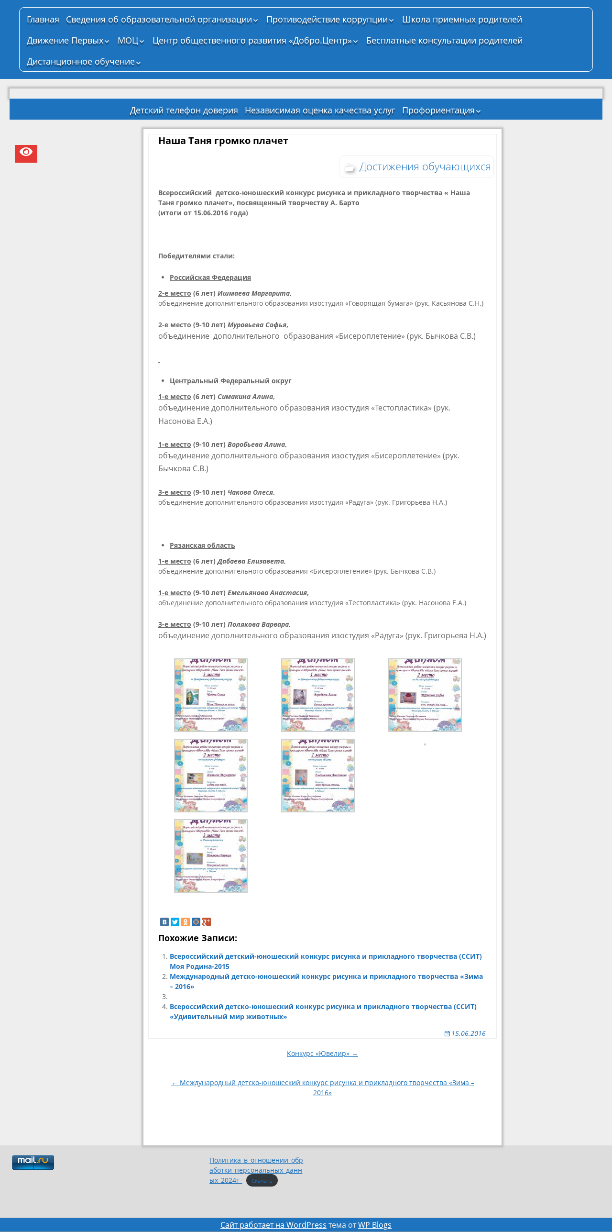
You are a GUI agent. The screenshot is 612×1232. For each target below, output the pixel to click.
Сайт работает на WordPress (273, 1225)
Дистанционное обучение (81, 61)
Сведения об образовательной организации (159, 19)
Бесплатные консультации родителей (444, 40)
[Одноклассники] (185, 922)
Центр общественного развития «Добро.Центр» (252, 40)
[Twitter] (175, 922)
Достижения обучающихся (425, 166)
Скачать (262, 1180)
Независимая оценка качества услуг (320, 110)
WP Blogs (375, 1225)
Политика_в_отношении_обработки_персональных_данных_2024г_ (256, 1170)
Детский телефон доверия (184, 110)
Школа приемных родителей (462, 19)
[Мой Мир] (196, 922)
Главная (43, 19)
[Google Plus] (206, 922)
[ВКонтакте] (164, 922)
